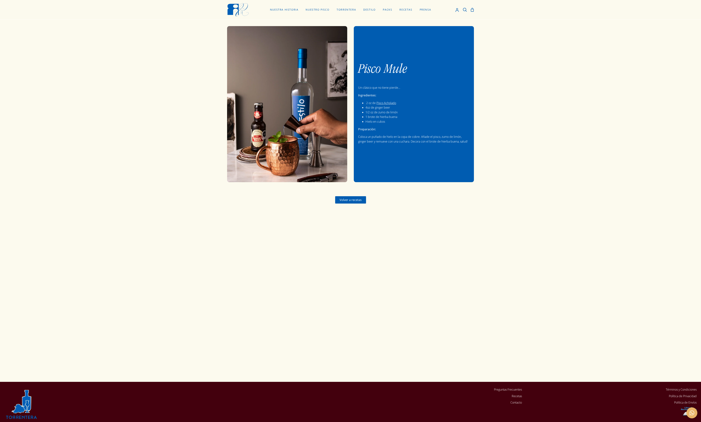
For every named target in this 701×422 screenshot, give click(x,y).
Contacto (516, 402)
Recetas (517, 396)
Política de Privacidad (683, 396)
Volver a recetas (351, 200)
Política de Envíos (685, 402)
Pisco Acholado (386, 103)
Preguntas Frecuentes (508, 390)
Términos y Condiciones (681, 390)
